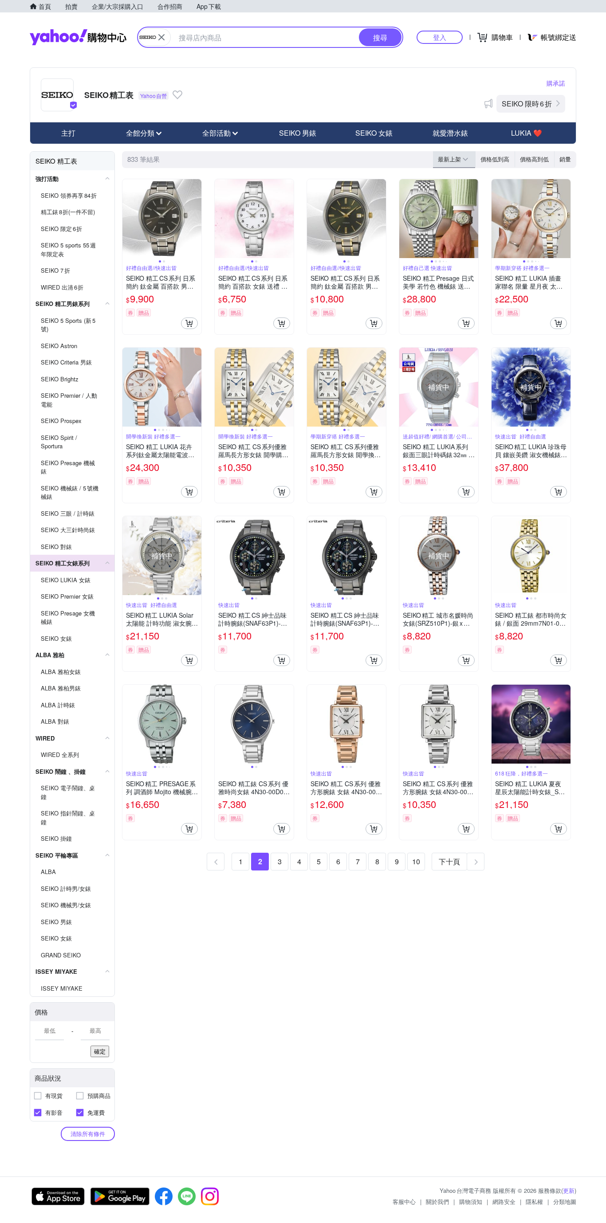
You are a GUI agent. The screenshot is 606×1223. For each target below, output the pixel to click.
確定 (100, 1051)
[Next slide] (195, 219)
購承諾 (556, 82)
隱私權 (534, 1201)
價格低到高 (494, 159)
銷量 (565, 159)
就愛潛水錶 (450, 133)
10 (416, 861)
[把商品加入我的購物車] (189, 323)
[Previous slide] (128, 219)
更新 (569, 1190)
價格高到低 (534, 159)
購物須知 (470, 1201)
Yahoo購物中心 (78, 37)
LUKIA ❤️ (526, 133)
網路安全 (503, 1201)
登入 (439, 37)
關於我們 (437, 1201)
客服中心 (404, 1201)
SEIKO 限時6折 (527, 103)
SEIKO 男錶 (297, 133)
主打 (68, 133)
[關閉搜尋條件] (161, 37)
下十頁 (449, 861)
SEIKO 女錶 (374, 133)
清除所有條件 (88, 1133)
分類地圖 (564, 1201)
